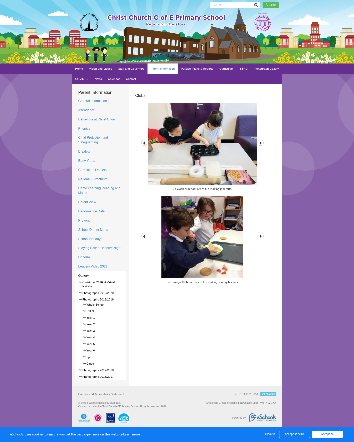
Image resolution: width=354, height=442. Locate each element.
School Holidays (90, 239)
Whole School (95, 304)
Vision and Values (100, 68)
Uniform (84, 257)
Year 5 (90, 344)
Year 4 (90, 337)
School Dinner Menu (93, 229)
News (98, 78)
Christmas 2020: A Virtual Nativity (98, 284)
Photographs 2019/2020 (98, 293)
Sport (89, 357)
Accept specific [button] (294, 434)
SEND (243, 68)
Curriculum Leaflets (92, 170)
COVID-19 (81, 78)
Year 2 (90, 324)
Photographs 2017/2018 (98, 370)
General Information (92, 101)
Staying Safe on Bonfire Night (99, 248)
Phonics (84, 128)
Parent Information (163, 68)
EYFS (90, 311)
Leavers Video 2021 (93, 266)
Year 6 (90, 350)
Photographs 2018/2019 (98, 299)
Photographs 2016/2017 (98, 376)
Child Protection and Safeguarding (93, 140)
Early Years (86, 160)
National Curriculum (92, 179)
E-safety (84, 151)
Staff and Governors (131, 68)
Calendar (114, 78)
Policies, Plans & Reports (197, 68)
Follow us (269, 394)
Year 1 (90, 317)
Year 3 (90, 330)
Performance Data (91, 211)
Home (79, 68)
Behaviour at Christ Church (98, 119)
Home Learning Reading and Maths (99, 190)
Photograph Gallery (266, 68)
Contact (131, 78)
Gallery (83, 275)
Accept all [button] (327, 434)
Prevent (84, 220)
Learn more (131, 434)
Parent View (87, 202)
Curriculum (226, 68)
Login (273, 4)
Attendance (86, 110)
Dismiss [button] (270, 434)
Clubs (90, 363)
